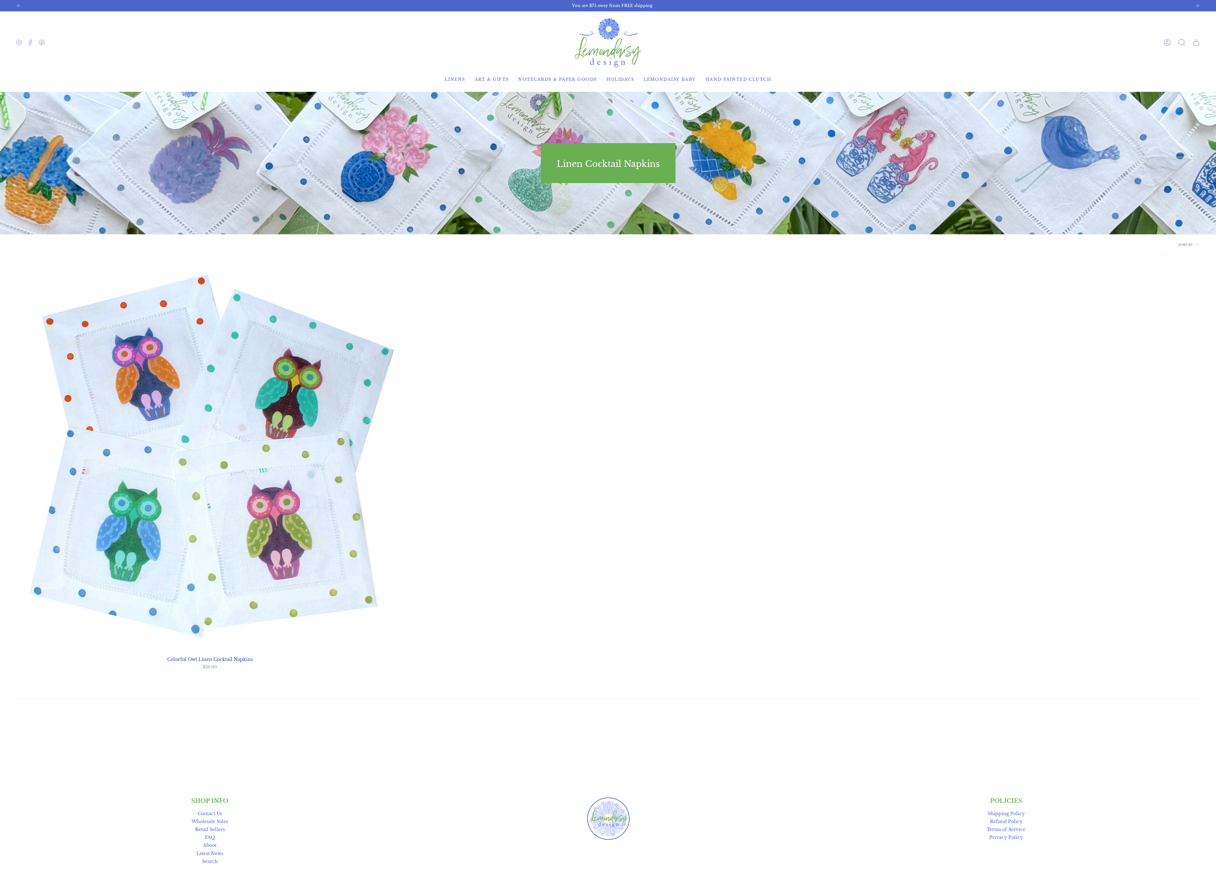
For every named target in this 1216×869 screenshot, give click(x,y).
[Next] (1197, 6)
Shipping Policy (1006, 813)
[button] (1182, 42)
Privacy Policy (1006, 837)
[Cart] (1196, 42)
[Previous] (19, 6)
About (210, 845)
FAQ (210, 837)
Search (210, 861)
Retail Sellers (210, 829)
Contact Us (210, 813)
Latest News (209, 853)
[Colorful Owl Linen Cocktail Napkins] (210, 459)
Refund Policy (1006, 821)
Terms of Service (1006, 829)
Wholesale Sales (210, 821)
